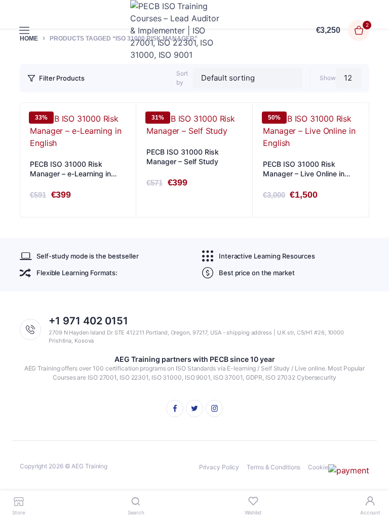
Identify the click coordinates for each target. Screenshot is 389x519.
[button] (123, 143)
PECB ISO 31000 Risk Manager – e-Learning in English (70, 169)
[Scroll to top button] (373, 478)
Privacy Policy (219, 467)
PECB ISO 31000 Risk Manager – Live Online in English (303, 169)
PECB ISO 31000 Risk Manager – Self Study (182, 156)
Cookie (318, 467)
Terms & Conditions (273, 467)
